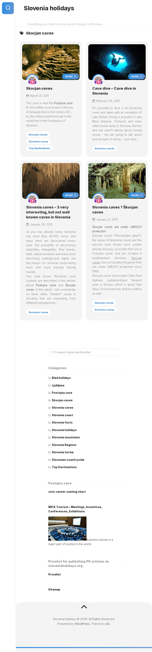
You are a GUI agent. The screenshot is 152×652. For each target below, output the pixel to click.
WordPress (82, 624)
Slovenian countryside (68, 459)
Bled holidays (61, 377)
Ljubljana (58, 385)
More (69, 76)
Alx (108, 624)
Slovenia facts (62, 422)
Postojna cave (63, 103)
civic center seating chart (67, 491)
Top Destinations (39, 148)
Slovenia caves (38, 141)
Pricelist (54, 574)
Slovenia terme (63, 452)
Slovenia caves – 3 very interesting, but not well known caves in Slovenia (48, 212)
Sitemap (54, 589)
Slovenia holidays (49, 8)
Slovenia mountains (66, 437)
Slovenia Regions (64, 445)
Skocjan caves (39, 88)
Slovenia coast (62, 415)
